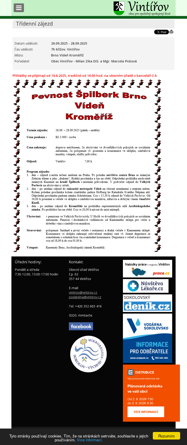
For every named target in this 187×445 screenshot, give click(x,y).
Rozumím (166, 436)
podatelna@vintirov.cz (85, 297)
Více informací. (90, 439)
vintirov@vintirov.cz (83, 292)
